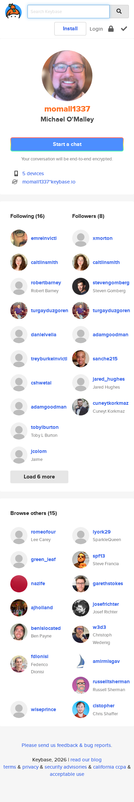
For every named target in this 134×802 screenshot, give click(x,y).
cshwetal (41, 383)
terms (9, 766)
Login (96, 28)
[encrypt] (111, 28)
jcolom (39, 451)
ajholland (42, 607)
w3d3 (99, 627)
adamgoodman (49, 407)
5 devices (33, 173)
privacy (30, 766)
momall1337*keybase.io (49, 181)
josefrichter (106, 604)
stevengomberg (111, 282)
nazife (38, 583)
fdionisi (39, 656)
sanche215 (105, 358)
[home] (13, 9)
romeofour (43, 532)
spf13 (99, 556)
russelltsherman (111, 681)
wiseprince (43, 709)
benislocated (46, 628)
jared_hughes (109, 379)
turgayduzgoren (49, 310)
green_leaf (43, 559)
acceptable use (67, 774)
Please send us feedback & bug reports (66, 745)
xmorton (103, 238)
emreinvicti (44, 238)
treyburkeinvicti (49, 358)
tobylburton (45, 427)
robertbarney (46, 282)
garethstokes (108, 583)
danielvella (43, 334)
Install (70, 28)
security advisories (66, 766)
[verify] (124, 28)
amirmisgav (106, 661)
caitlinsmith (44, 262)
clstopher (103, 705)
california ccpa (109, 766)
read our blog (86, 759)
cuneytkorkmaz (111, 403)
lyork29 (102, 532)
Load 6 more (39, 477)
